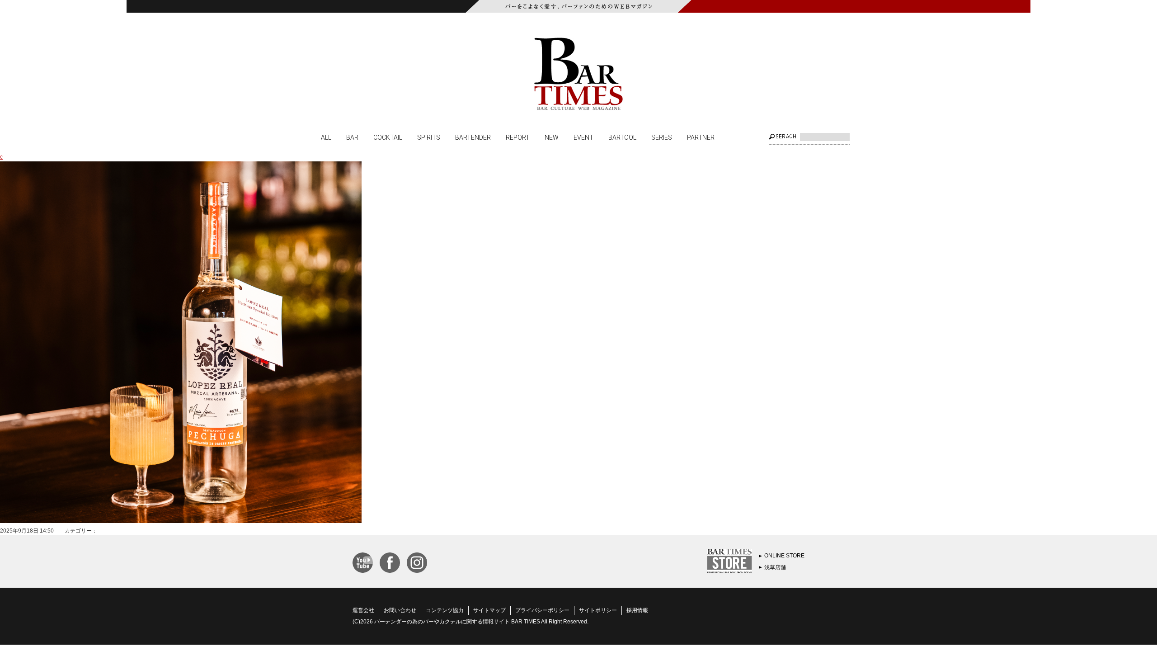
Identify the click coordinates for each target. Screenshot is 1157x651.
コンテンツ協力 (445, 610)
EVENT (583, 137)
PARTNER (701, 137)
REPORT (518, 137)
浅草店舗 (775, 567)
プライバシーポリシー (542, 610)
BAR (352, 137)
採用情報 (637, 610)
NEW (552, 137)
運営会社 (363, 610)
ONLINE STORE (784, 555)
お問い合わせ (400, 610)
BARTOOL (622, 137)
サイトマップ (489, 610)
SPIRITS (428, 137)
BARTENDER (473, 137)
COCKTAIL (387, 137)
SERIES (661, 137)
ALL (326, 137)
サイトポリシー (598, 610)
